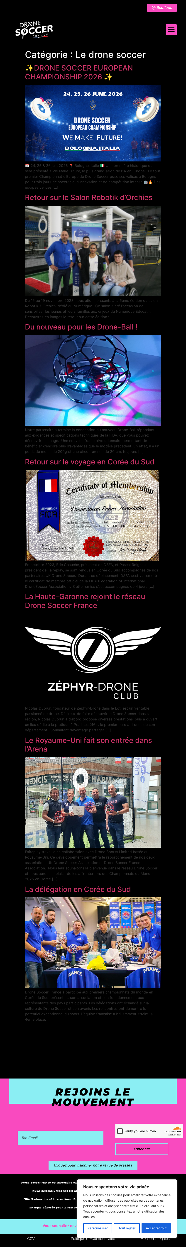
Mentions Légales (155, 1239)
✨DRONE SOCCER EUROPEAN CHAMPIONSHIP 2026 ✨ (79, 72)
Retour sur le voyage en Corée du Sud (89, 461)
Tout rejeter (126, 1228)
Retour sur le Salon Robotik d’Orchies (88, 197)
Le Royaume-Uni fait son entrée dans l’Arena (88, 744)
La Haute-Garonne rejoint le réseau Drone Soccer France (85, 601)
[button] (171, 29)
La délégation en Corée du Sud (78, 889)
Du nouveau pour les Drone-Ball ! (81, 326)
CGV (31, 1239)
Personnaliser (98, 1228)
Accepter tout (156, 1228)
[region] (127, 1208)
